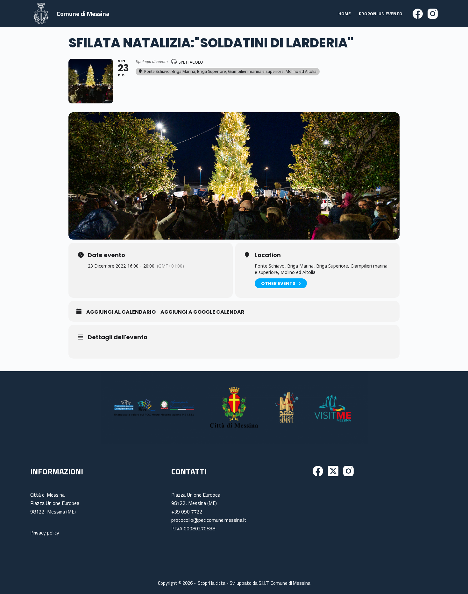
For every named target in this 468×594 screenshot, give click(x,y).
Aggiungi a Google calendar (202, 312)
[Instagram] (433, 14)
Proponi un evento (380, 13)
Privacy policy (44, 532)
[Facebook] (418, 14)
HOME (344, 13)
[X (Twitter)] (333, 471)
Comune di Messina (83, 13)
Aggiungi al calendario (121, 312)
